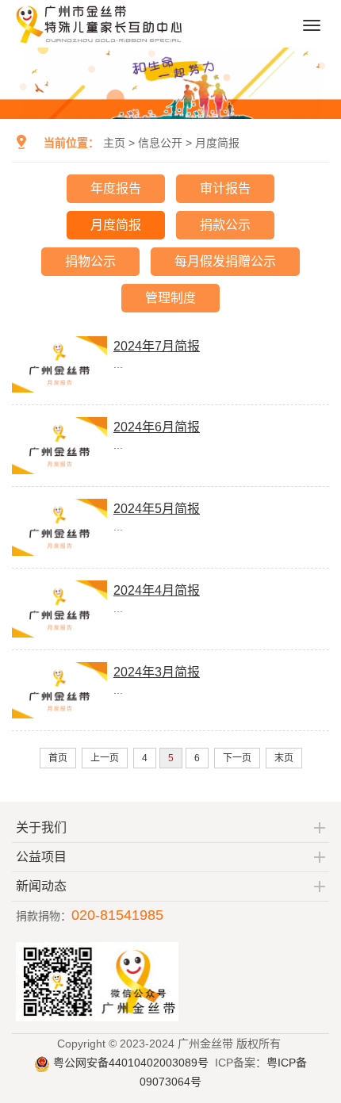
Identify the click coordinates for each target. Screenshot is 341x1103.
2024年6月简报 (156, 427)
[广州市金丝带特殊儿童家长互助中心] (99, 41)
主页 (114, 142)
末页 (283, 758)
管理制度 (170, 297)
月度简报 (217, 142)
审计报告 (225, 188)
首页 (57, 758)
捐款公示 (225, 225)
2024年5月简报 (156, 508)
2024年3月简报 (156, 672)
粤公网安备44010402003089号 (129, 1062)
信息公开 (160, 142)
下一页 (237, 758)
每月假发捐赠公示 (225, 261)
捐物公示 (90, 261)
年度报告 (115, 188)
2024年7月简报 (156, 346)
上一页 (104, 758)
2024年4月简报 (156, 590)
